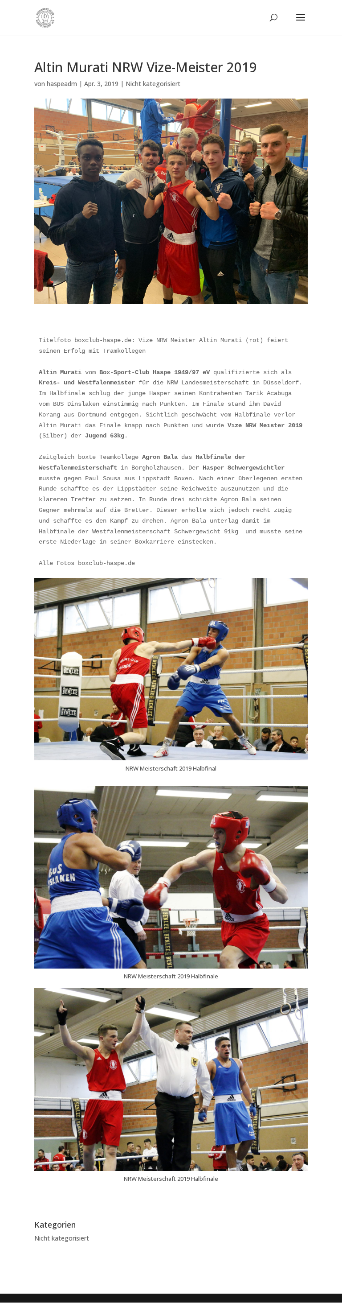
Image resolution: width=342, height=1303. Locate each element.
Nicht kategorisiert (153, 83)
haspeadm (62, 83)
